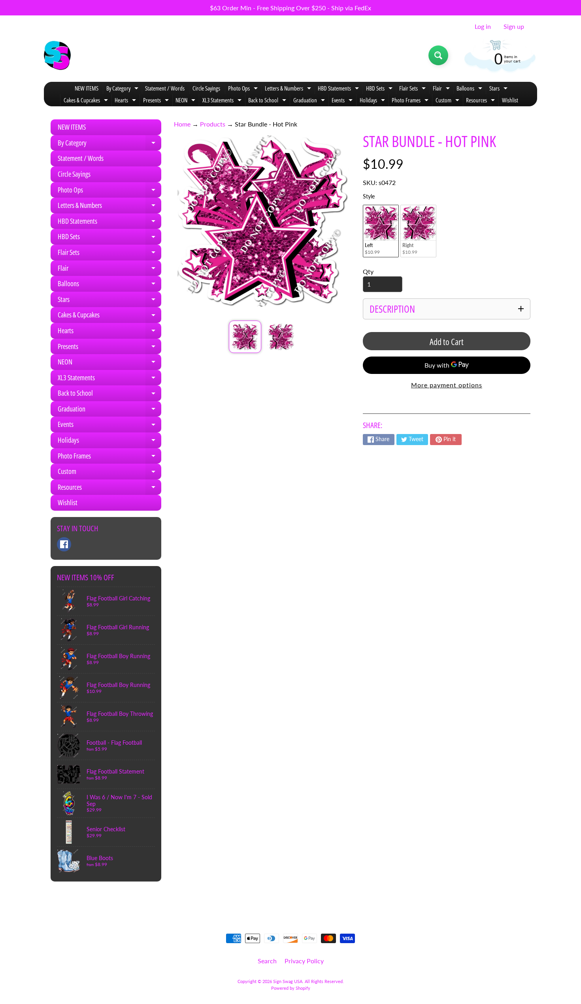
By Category (123, 89)
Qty (368, 271)
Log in (483, 26)
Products (212, 124)
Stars (499, 89)
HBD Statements (339, 89)
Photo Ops (244, 89)
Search (267, 960)
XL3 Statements (222, 101)
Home (182, 124)
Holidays (373, 101)
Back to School (268, 101)
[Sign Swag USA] (57, 55)
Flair (442, 89)
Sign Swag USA (287, 981)
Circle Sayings (206, 88)
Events (343, 101)
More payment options (446, 385)
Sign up (514, 26)
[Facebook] (64, 544)
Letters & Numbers (289, 89)
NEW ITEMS (86, 88)
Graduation (310, 101)
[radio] (381, 231)
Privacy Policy (304, 960)
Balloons (470, 89)
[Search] (438, 55)
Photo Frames (411, 101)
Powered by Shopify (290, 988)
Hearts (126, 101)
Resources (481, 101)
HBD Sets (380, 89)
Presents (157, 101)
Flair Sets (413, 89)
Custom (448, 101)
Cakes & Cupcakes (87, 101)
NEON (186, 101)
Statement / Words (165, 88)
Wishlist (510, 100)
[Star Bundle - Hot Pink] (245, 337)
